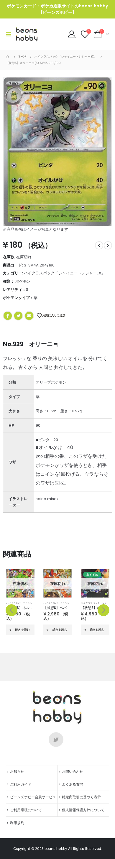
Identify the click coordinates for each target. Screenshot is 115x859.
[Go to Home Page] (8, 56)
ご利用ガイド (20, 784)
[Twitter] (56, 739)
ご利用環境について (26, 810)
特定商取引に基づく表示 (81, 797)
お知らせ (17, 771)
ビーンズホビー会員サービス (33, 797)
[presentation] (11, 610)
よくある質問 (72, 784)
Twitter (18, 315)
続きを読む (22, 630)
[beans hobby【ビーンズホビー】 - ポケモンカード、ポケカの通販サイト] (27, 34)
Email (29, 315)
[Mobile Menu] (10, 34)
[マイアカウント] (72, 34)
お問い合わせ (72, 771)
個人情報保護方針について (83, 810)
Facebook (7, 315)
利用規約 (17, 823)
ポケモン (23, 281)
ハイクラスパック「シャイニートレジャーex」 (64, 273)
